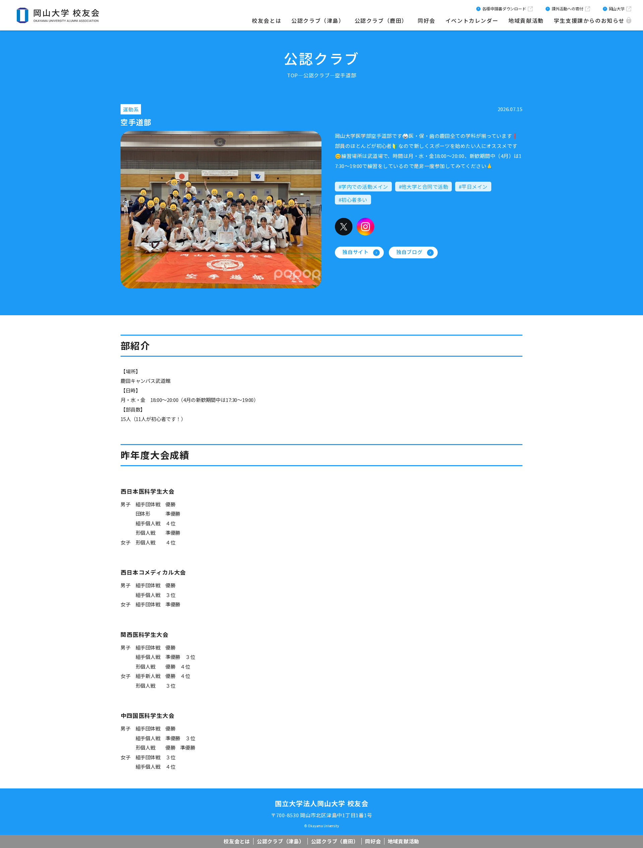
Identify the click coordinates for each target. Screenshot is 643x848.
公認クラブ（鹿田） (381, 20)
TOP (292, 75)
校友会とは (266, 20)
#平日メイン (473, 186)
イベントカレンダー (471, 20)
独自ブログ (409, 251)
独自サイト (355, 251)
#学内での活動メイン (363, 186)
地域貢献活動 (526, 20)
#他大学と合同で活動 (423, 186)
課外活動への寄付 (567, 8)
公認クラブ (316, 75)
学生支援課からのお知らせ (589, 20)
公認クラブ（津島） (317, 20)
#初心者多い (353, 199)
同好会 (426, 20)
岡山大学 (617, 8)
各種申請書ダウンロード (504, 8)
